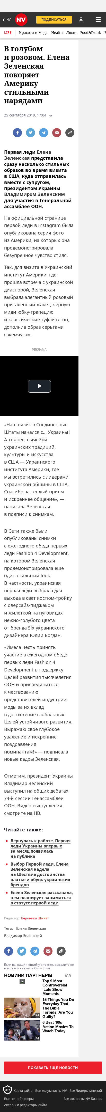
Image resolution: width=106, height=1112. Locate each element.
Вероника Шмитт (35, 918)
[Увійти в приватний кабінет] (81, 19)
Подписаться (54, 19)
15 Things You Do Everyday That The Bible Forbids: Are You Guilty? (58, 1008)
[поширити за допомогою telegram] (43, 132)
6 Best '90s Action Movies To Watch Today (58, 1026)
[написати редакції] (56, 132)
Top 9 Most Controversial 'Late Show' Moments (54, 987)
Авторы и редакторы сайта (25, 1104)
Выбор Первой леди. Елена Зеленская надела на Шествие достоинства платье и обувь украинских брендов (40, 874)
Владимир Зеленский (23, 935)
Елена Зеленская (27, 155)
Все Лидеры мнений (85, 1090)
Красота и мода (33, 32)
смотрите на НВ (22, 813)
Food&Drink (90, 32)
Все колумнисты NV (51, 1090)
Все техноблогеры (19, 1098)
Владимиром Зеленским (34, 194)
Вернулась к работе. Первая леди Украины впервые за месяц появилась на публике (40, 848)
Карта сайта (23, 1090)
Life (8, 32)
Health (57, 32)
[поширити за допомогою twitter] (30, 132)
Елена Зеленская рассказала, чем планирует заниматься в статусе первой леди (42, 898)
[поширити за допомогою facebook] (17, 132)
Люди (71, 32)
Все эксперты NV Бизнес (83, 1098)
